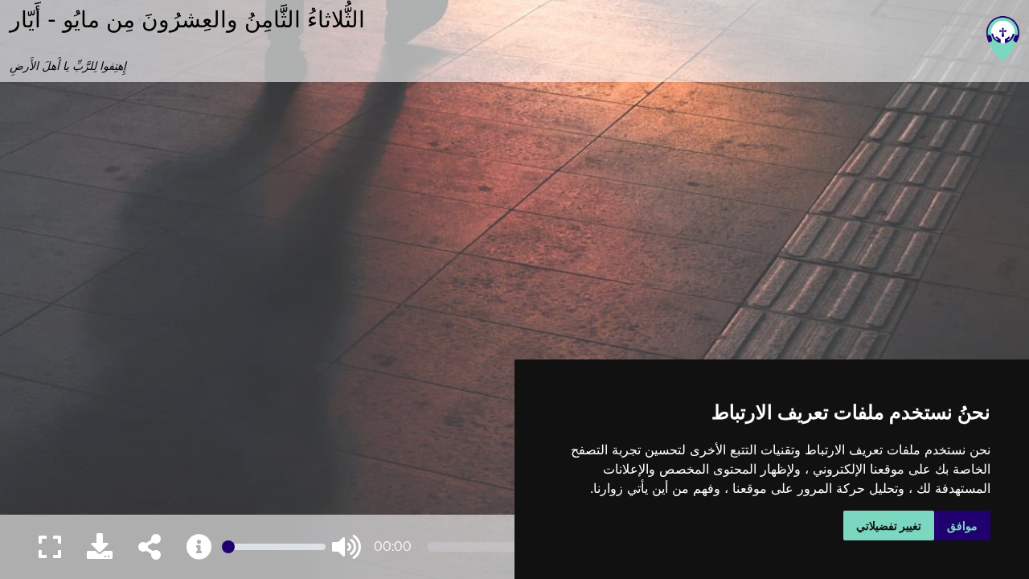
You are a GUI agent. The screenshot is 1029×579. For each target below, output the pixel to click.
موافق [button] (962, 525)
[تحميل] (100, 547)
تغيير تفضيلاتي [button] (888, 525)
